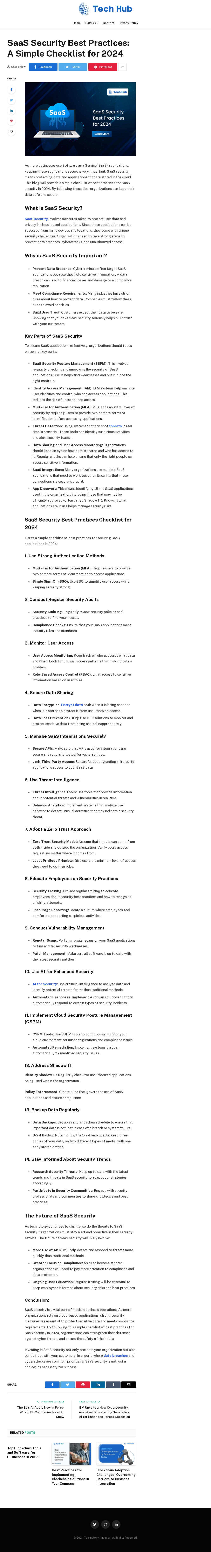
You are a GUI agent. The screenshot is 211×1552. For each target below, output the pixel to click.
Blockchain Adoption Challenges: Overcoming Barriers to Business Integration (116, 1477)
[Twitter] (11, 100)
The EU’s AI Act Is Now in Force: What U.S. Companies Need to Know (40, 1412)
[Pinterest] (11, 121)
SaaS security (36, 219)
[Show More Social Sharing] (122, 67)
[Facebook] (11, 90)
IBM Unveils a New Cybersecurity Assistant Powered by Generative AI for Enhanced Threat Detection (104, 1412)
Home (77, 23)
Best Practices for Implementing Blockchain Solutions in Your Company (70, 1477)
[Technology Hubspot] (105, 8)
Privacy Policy (128, 23)
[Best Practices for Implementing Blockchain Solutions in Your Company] (71, 1454)
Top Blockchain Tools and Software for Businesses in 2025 (24, 1452)
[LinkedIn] (11, 111)
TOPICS (90, 23)
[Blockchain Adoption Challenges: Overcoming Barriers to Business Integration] (116, 1454)
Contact (108, 23)
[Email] (11, 132)
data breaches (115, 1355)
